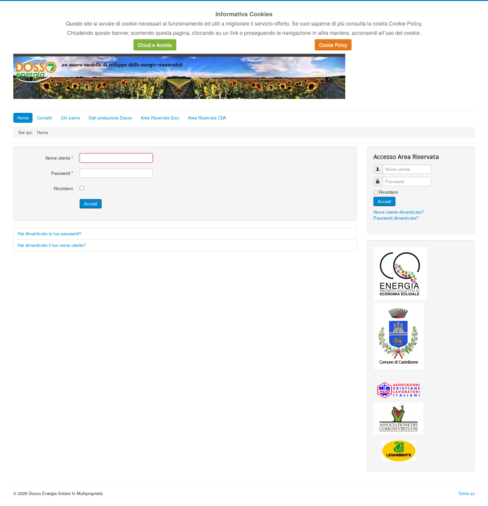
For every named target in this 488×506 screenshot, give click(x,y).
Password (62, 173)
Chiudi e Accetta (155, 44)
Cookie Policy (333, 44)
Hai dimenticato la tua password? (49, 233)
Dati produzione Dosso (110, 117)
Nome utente (59, 158)
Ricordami (63, 188)
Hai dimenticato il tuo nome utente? (52, 245)
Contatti (44, 117)
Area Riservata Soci (160, 117)
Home (23, 117)
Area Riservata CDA (207, 117)
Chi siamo (70, 117)
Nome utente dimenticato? (398, 212)
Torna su (466, 493)
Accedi (90, 203)
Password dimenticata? (395, 218)
